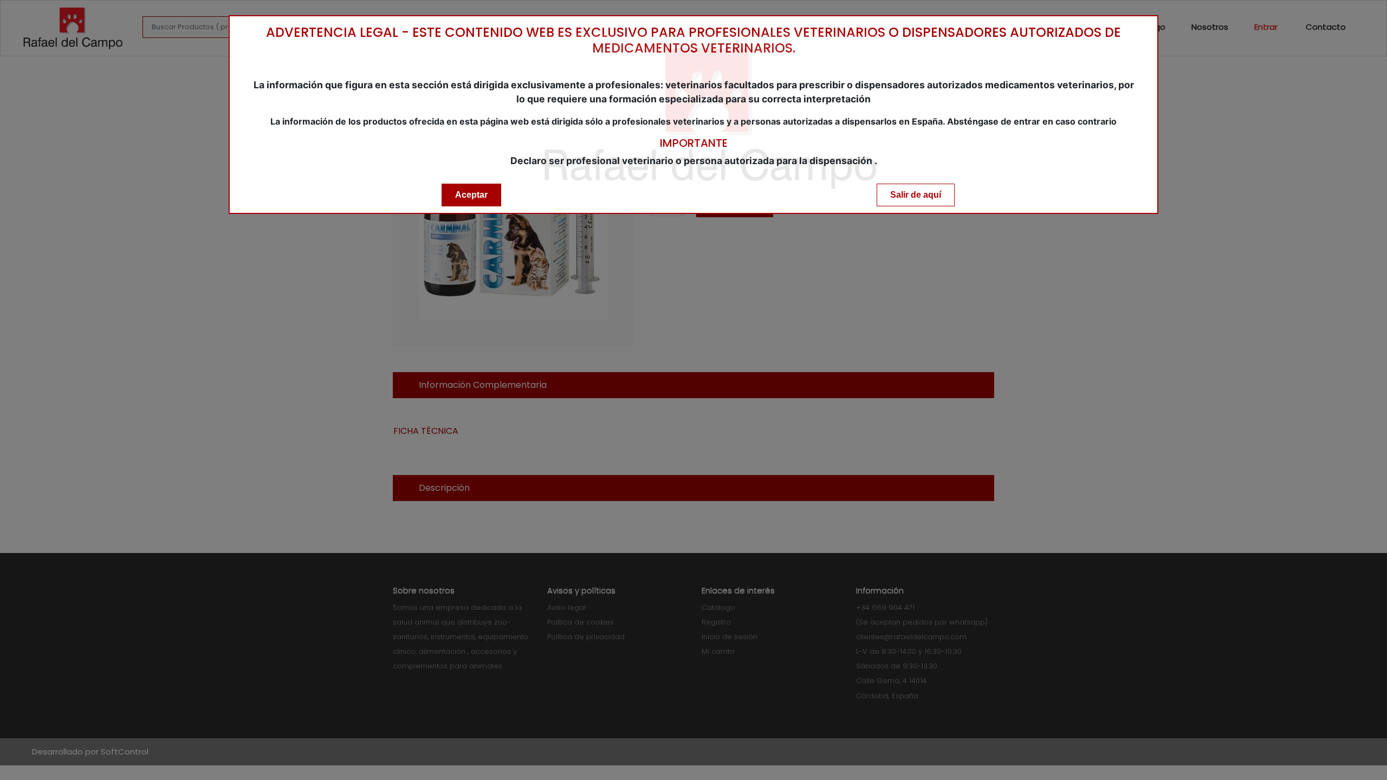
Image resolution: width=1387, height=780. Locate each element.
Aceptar (471, 194)
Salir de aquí (915, 194)
